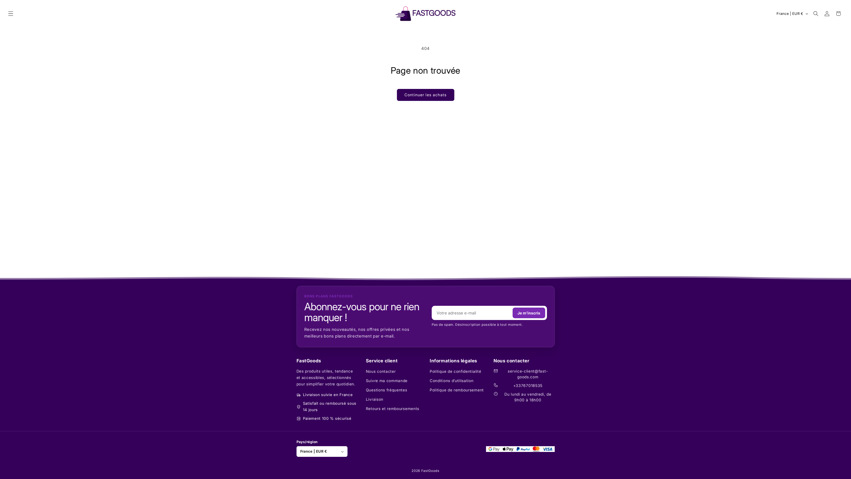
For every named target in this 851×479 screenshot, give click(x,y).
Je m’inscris (528, 313)
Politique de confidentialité (455, 371)
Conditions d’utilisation (452, 380)
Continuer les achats (425, 94)
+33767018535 (528, 385)
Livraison (374, 399)
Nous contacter (381, 371)
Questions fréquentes (386, 390)
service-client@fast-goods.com (528, 374)
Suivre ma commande (387, 380)
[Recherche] (816, 13)
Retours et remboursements (392, 408)
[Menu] (10, 13)
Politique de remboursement (457, 390)
